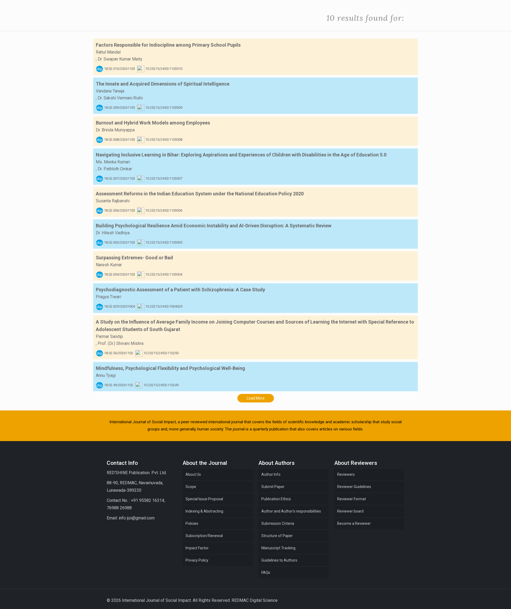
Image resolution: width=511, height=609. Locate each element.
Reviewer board (350, 511)
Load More (256, 398)
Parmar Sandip (109, 336)
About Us (193, 474)
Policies (192, 523)
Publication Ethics (276, 499)
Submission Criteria (277, 523)
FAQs (265, 572)
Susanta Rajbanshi (113, 200)
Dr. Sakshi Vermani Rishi (120, 97)
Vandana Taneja (110, 91)
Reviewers (346, 474)
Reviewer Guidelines (354, 487)
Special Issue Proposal (204, 499)
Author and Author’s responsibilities (291, 511)
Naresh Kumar (109, 264)
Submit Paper (273, 487)
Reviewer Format (351, 499)
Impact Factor (197, 548)
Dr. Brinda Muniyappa (115, 129)
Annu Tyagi (106, 375)
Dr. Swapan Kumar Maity (120, 59)
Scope (191, 487)
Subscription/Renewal (204, 536)
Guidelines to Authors (279, 560)
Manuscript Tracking (278, 548)
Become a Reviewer (354, 523)
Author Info (271, 474)
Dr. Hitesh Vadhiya (113, 232)
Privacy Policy (197, 560)
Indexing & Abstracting (204, 511)
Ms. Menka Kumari (113, 161)
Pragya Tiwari (108, 296)
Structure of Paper (277, 536)
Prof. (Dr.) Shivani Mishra (120, 343)
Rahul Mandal (108, 52)
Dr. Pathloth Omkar (115, 168)
